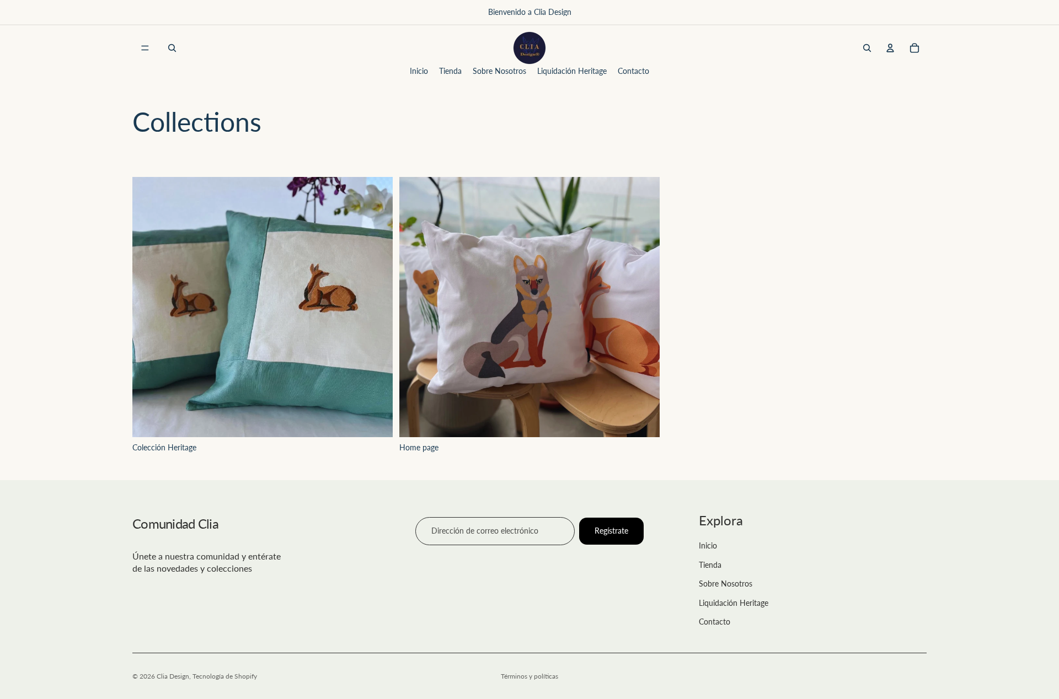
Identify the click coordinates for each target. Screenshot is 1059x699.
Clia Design (173, 676)
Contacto (714, 621)
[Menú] (145, 48)
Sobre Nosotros (725, 583)
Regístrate (611, 530)
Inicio (708, 545)
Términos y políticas (529, 676)
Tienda (710, 564)
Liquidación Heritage (733, 602)
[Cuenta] (890, 48)
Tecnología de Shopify (224, 676)
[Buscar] (172, 48)
